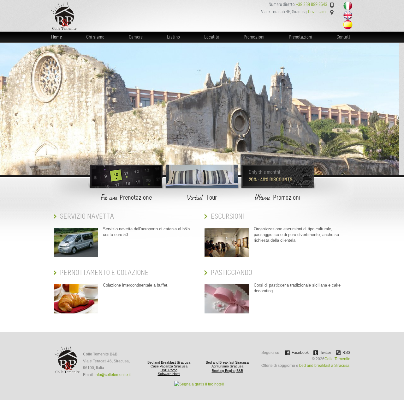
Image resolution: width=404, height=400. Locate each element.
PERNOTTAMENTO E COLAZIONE (104, 272)
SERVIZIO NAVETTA (87, 216)
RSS (346, 352)
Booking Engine (223, 371)
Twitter (325, 352)
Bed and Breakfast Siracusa (168, 362)
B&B (239, 371)
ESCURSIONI (227, 216)
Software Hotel (169, 374)
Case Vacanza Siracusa (169, 366)
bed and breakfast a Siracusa (324, 365)
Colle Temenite (337, 359)
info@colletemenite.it (113, 375)
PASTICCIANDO (231, 272)
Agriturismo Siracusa (227, 366)
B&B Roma (169, 370)
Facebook (300, 352)
